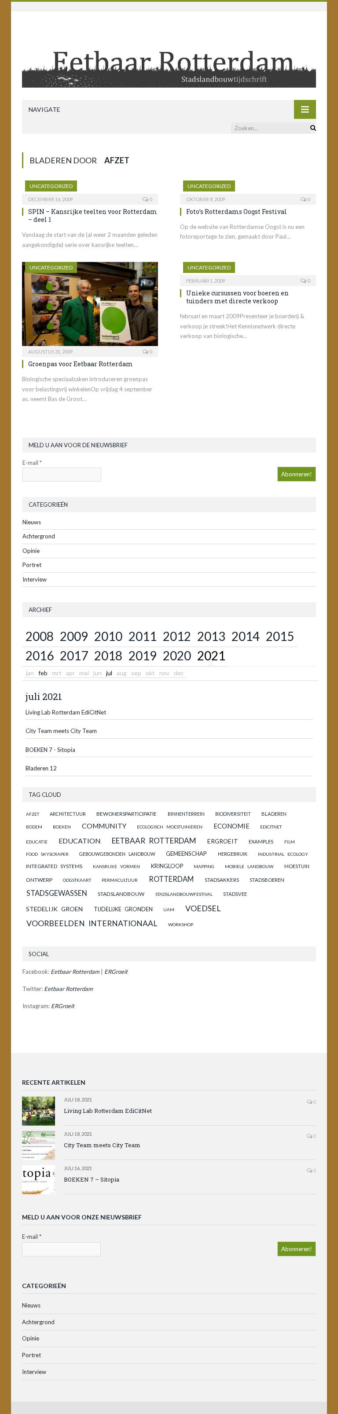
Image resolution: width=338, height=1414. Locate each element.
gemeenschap (186, 853)
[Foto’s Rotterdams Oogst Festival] (248, 189)
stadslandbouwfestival (184, 894)
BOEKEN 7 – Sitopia (91, 1179)
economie (231, 826)
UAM (168, 909)
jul (109, 673)
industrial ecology (283, 854)
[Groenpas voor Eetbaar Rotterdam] (90, 306)
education (80, 840)
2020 (177, 655)
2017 (74, 655)
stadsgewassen (56, 893)
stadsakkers (222, 879)
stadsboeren (267, 880)
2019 (143, 655)
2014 (245, 636)
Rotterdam (171, 879)
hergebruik (232, 854)
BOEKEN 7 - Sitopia (50, 749)
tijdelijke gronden (123, 909)
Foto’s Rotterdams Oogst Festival (236, 211)
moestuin (296, 866)
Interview (34, 579)
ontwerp (39, 879)
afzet (32, 814)
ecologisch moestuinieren (169, 826)
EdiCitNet (271, 826)
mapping (204, 866)
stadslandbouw (121, 894)
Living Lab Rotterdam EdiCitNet (66, 712)
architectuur (68, 814)
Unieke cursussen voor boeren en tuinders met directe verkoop (237, 297)
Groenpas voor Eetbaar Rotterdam (80, 364)
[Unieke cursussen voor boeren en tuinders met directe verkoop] (248, 271)
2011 (143, 636)
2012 (177, 636)
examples (261, 841)
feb (43, 673)
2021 (211, 655)
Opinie (31, 550)
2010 (108, 636)
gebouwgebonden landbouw (117, 854)
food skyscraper (47, 854)
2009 (74, 636)
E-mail (32, 462)
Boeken (62, 826)
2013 (211, 636)
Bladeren (274, 814)
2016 (40, 655)
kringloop (167, 865)
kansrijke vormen (116, 866)
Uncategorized (51, 186)
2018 (108, 655)
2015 (280, 636)
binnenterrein (186, 814)
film (289, 841)
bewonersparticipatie (126, 813)
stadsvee (235, 894)
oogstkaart (77, 880)
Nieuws (31, 522)
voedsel (203, 908)
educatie (37, 841)
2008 (40, 636)
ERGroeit (222, 841)
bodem (34, 826)
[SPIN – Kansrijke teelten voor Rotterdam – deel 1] (90, 189)
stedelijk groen (54, 909)
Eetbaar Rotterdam (154, 840)
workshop (180, 924)
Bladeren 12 (41, 768)
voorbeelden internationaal (91, 923)
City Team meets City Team (61, 730)
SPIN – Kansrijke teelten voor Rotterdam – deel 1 (92, 215)
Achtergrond (38, 536)
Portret (31, 564)
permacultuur (120, 880)
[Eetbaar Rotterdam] (169, 56)
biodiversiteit (233, 814)
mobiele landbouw (249, 866)
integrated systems (54, 866)
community (104, 826)
